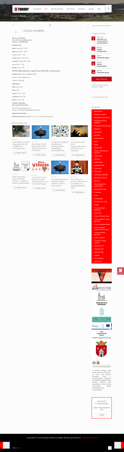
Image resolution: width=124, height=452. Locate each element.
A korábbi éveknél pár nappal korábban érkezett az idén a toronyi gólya (59, 182)
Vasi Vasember (98, 258)
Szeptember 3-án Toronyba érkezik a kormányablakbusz (102, 41)
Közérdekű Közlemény (101, 175)
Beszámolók (98, 132)
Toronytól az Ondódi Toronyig (100, 242)
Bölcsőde (97, 135)
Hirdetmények (98, 162)
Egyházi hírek (98, 148)
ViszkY (19, 448)
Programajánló (98, 198)
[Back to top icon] (110, 448)
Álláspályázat (98, 111)
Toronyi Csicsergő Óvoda (101, 216)
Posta (96, 195)
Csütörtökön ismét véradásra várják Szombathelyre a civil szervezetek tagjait (40, 180)
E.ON (95, 141)
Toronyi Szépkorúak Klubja (102, 224)
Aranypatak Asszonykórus (102, 117)
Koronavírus (97, 171)
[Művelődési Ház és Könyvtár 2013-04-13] (5, 445)
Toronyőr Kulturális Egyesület (99, 233)
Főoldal (91, 16)
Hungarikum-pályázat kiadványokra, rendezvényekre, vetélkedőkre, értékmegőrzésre (59, 146)
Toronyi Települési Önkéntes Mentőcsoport (101, 228)
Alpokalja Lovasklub (100, 114)
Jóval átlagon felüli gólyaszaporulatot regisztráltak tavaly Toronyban (39, 147)
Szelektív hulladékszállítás (102, 65)
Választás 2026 (99, 252)
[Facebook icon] (105, 448)
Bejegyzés (106, 16)
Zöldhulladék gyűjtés (103, 58)
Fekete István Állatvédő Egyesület (101, 152)
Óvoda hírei (97, 192)
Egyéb (96, 144)
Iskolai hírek (97, 168)
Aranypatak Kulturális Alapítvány (100, 122)
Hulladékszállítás (99, 165)
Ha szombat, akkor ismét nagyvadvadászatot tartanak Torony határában (78, 146)
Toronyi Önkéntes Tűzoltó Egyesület (101, 220)
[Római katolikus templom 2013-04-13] (119, 445)
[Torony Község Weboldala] (21, 9)
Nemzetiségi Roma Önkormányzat (100, 185)
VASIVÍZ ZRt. (98, 261)
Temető (96, 205)
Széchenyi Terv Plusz (100, 202)
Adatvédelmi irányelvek (89, 438)
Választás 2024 (99, 249)
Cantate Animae (99, 138)
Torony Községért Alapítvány (99, 209)
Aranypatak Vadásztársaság (102, 126)
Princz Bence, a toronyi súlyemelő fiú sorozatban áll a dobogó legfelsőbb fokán (79, 183)
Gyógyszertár (98, 156)
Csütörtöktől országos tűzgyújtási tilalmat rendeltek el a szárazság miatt (21, 145)
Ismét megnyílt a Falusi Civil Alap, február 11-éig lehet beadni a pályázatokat (20, 180)
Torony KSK (97, 213)
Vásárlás (96, 255)
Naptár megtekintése (101, 79)
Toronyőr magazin (99, 237)
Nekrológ (97, 181)
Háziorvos (97, 159)
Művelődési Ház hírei (100, 178)
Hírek (98, 16)
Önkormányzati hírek (100, 189)
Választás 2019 (99, 246)
